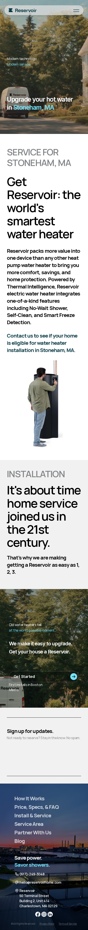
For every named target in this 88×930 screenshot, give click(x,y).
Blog (19, 840)
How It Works (29, 798)
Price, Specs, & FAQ (36, 806)
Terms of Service (68, 924)
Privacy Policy (47, 924)
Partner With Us (32, 832)
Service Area (28, 823)
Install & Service (32, 815)
